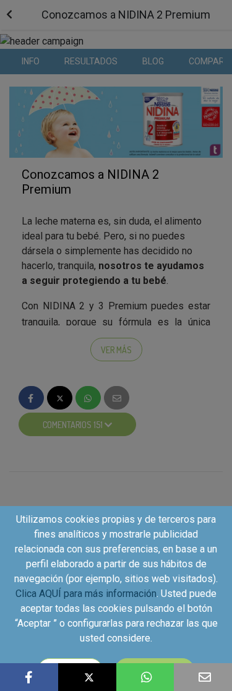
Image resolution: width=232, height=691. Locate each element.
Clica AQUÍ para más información (86, 593)
